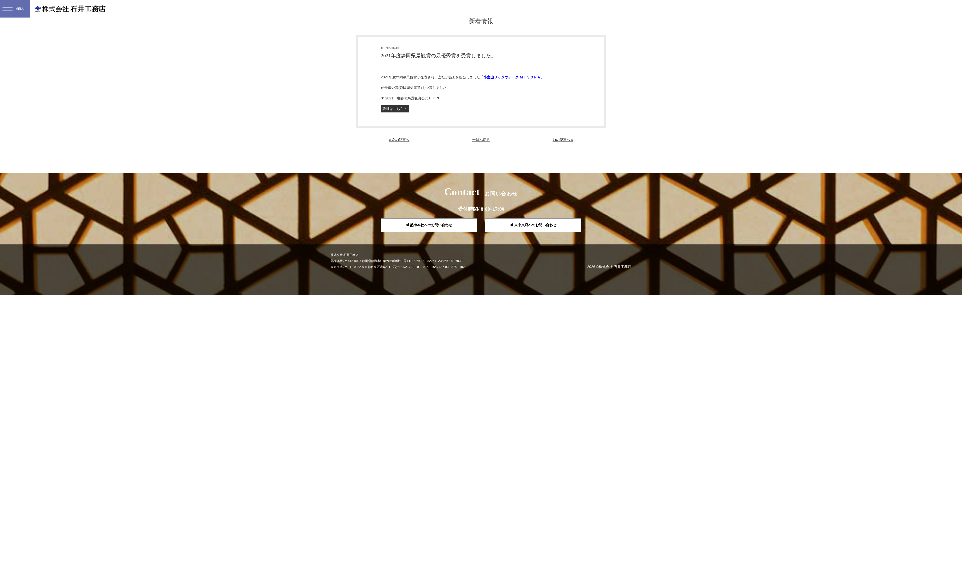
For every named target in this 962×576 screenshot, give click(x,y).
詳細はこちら (393, 109)
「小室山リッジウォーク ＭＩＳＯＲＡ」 (512, 77)
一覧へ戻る (481, 140)
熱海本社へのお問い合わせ (430, 225)
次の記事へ (400, 140)
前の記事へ (561, 140)
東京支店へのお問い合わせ (534, 225)
